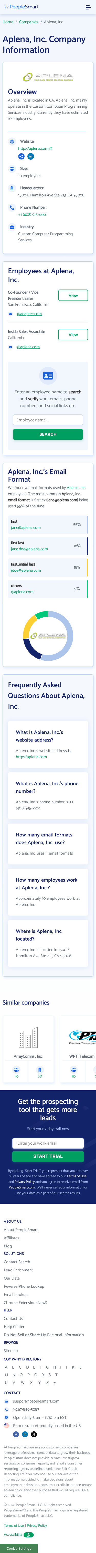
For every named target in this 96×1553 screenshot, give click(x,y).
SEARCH (48, 434)
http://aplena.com (33, 149)
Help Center (14, 1326)
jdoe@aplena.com (26, 571)
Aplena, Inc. (76, 487)
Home (8, 22)
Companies (28, 22)
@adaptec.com (29, 314)
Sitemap (11, 1350)
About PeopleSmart (21, 1229)
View (73, 295)
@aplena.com (28, 347)
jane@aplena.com (26, 528)
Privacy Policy (25, 1182)
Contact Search (17, 1262)
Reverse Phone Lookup (24, 1286)
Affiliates (11, 1238)
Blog (8, 1246)
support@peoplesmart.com (36, 1401)
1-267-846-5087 (26, 1409)
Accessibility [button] (13, 1535)
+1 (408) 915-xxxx (32, 215)
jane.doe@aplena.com (29, 549)
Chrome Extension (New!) (25, 1302)
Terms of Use (77, 1176)
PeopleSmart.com (22, 1188)
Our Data (12, 1278)
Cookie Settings (19, 1548)
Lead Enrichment (18, 1270)
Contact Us (13, 1318)
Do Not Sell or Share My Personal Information (44, 1335)
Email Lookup (15, 1294)
